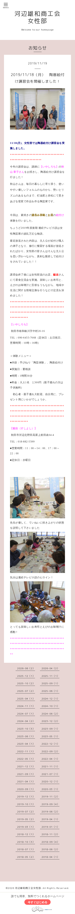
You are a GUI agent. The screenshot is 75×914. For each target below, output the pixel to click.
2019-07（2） (26, 811)
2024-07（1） (26, 713)
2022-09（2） (50, 751)
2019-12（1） (26, 796)
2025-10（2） (26, 683)
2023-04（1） (26, 743)
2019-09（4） (50, 804)
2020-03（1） (50, 789)
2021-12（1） (26, 766)
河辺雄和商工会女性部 (37, 17)
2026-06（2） (26, 668)
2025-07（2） (26, 691)
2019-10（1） (26, 804)
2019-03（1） (26, 827)
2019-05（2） (26, 819)
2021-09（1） (26, 774)
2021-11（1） (50, 766)
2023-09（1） (50, 728)
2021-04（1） (26, 781)
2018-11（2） (50, 834)
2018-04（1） (50, 857)
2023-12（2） (50, 721)
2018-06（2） (50, 849)
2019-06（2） (50, 811)
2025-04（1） (26, 698)
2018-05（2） (26, 857)
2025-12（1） (26, 676)
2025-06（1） (50, 691)
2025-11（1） (50, 676)
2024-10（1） (50, 706)
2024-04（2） (26, 721)
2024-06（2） (50, 713)
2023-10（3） (26, 728)
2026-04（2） (50, 668)
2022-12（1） (50, 743)
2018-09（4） (50, 842)
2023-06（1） (26, 736)
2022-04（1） (50, 758)
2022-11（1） (26, 751)
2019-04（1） (50, 819)
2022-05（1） (26, 758)
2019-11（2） (50, 796)
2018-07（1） (26, 849)
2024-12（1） (50, 698)
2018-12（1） (26, 834)
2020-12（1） (50, 781)
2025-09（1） (50, 683)
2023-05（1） (50, 736)
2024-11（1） (26, 706)
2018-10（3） (26, 842)
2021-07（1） (50, 774)
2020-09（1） (26, 789)
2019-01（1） (50, 827)
